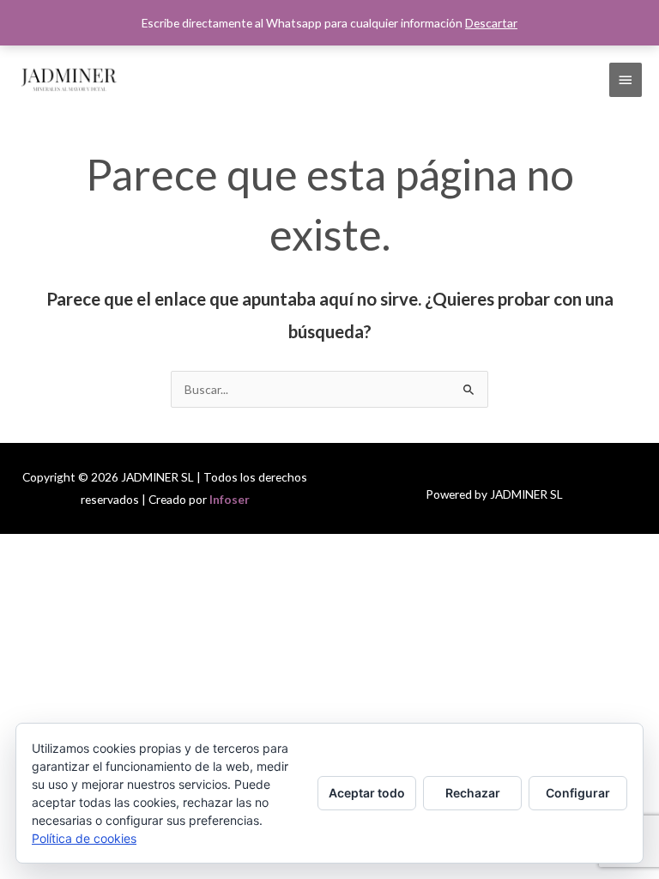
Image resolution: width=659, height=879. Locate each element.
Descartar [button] (491, 22)
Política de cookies (84, 838)
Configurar (578, 792)
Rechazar (472, 792)
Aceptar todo (367, 792)
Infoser (229, 499)
